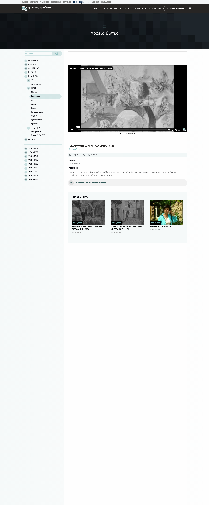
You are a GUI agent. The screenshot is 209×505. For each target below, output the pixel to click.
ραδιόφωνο (56, 2)
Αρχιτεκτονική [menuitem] (36, 120)
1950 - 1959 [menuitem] (33, 152)
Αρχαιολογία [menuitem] (36, 124)
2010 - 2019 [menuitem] (33, 176)
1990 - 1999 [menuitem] (33, 168)
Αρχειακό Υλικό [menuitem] (177, 8)
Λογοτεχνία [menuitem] (35, 104)
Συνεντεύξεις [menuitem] (36, 84)
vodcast (95, 2)
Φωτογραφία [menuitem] (36, 116)
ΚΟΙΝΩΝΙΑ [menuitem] (32, 72)
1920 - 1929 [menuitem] (33, 149)
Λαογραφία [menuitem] (35, 128)
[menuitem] (190, 8)
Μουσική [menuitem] (34, 92)
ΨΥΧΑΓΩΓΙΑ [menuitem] (32, 140)
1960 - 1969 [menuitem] (33, 156)
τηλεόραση (44, 2)
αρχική (25, 2)
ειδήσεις (34, 2)
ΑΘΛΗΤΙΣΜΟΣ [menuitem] (33, 68)
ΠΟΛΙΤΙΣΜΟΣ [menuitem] (33, 76)
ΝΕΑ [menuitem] (144, 8)
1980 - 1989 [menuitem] (33, 164)
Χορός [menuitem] (33, 108)
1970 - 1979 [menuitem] (33, 160)
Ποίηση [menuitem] (34, 101)
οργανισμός (106, 2)
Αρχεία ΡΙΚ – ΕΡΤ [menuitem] (38, 135)
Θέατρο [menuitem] (34, 80)
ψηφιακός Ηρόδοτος (81, 2)
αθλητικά (67, 2)
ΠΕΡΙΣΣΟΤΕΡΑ (79, 197)
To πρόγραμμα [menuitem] (155, 8)
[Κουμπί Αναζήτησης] (57, 53)
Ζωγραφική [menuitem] (35, 96)
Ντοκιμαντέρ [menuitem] (36, 132)
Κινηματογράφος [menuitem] (37, 112)
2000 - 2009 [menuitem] (33, 172)
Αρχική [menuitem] (97, 8)
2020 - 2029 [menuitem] (33, 180)
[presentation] (127, 183)
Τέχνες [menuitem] (33, 88)
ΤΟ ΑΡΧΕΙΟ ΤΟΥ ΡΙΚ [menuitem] (132, 8)
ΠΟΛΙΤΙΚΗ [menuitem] (32, 65)
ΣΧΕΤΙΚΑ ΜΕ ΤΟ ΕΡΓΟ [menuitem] (111, 8)
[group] (44, 108)
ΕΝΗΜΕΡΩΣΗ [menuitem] (33, 61)
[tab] (127, 183)
